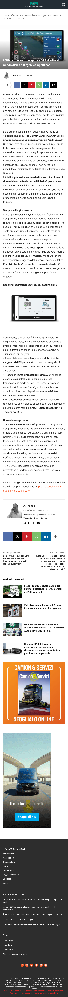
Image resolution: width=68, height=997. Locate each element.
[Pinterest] (31, 85)
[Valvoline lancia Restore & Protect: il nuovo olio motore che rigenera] (12, 610)
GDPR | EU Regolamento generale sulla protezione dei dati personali (33, 991)
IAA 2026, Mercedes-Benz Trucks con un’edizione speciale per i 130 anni (33, 901)
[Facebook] (17, 85)
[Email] (53, 85)
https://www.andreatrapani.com (36, 510)
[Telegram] (36, 965)
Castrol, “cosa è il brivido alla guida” (19, 919)
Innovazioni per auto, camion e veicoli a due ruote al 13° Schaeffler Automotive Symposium (44, 627)
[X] (24, 85)
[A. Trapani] (6, 75)
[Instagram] (24, 522)
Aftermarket (16, 15)
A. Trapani (16, 75)
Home (6, 15)
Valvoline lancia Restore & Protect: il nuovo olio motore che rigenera (43, 607)
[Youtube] (38, 522)
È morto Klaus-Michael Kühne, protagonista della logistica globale (32, 914)
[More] (61, 85)
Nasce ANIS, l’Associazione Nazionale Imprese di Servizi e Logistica (33, 924)
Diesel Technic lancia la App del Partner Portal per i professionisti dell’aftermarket (43, 589)
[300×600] (27, 830)
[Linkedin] (46, 85)
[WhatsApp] (39, 85)
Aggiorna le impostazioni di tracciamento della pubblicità (34, 993)
